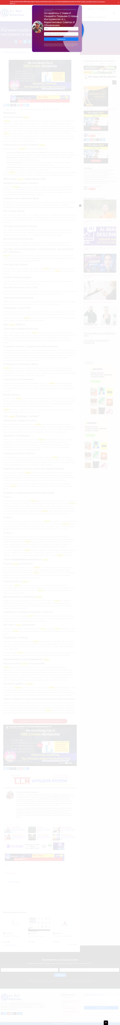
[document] (60, 512)
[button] (80, 205)
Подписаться (61, 39)
